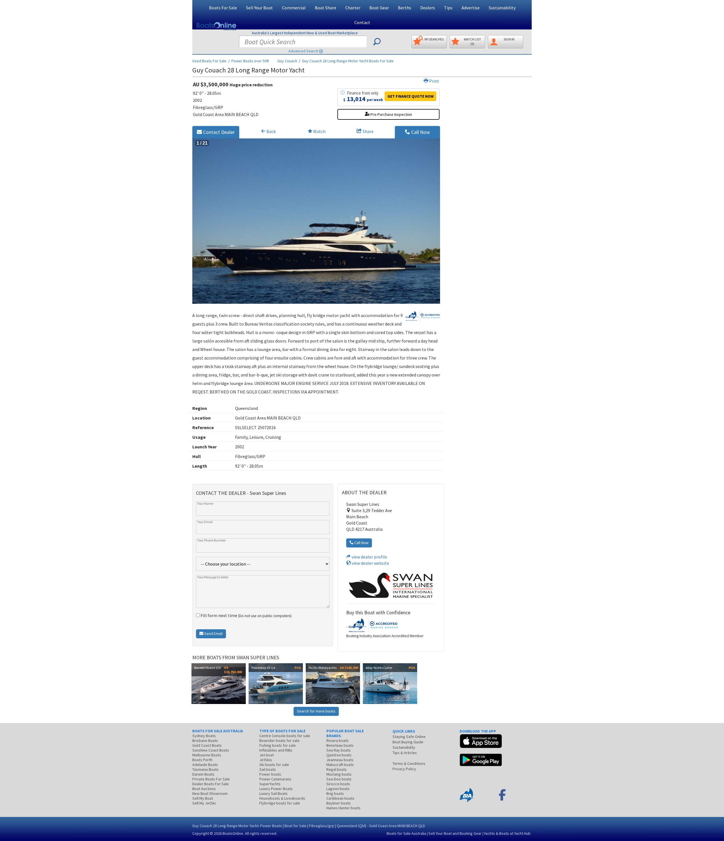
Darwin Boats (203, 774)
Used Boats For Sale (209, 60)
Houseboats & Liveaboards (282, 798)
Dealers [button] (427, 7)
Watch (319, 131)
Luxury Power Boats (276, 788)
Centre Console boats (284, 735)
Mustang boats (339, 774)
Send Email (213, 633)
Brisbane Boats (205, 740)
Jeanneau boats (340, 759)
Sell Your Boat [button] (259, 7)
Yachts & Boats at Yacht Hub (507, 833)
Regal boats (336, 769)
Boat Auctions (204, 788)
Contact (362, 22)
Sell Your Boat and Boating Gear (455, 833)
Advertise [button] (471, 7)
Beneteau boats (340, 745)
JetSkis (265, 759)
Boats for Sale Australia (406, 833)
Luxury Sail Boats (273, 793)
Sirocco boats (338, 783)
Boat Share (325, 7)
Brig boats (335, 793)
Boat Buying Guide (408, 741)
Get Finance (410, 96)
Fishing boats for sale (277, 745)
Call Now (420, 132)
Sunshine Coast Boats (210, 750)
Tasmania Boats (205, 769)
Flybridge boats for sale (279, 803)
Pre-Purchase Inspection (391, 114)
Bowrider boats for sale (279, 740)
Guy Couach (287, 60)
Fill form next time (246, 615)
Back (271, 131)
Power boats (270, 774)
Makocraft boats (340, 764)
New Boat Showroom (210, 793)
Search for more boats (316, 711)
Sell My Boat (202, 798)
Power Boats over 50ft (250, 60)
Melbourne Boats (206, 754)
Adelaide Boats (205, 764)
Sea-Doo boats (339, 779)
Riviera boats (337, 740)
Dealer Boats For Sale (210, 783)
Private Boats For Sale (211, 779)
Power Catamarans (275, 779)
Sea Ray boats (338, 750)
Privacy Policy (404, 768)
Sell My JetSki (204, 803)
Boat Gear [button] (379, 7)
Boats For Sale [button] (223, 7)
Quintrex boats (339, 754)
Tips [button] (448, 7)
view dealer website (370, 563)
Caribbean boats (340, 798)
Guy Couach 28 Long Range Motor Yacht (348, 60)
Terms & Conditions (409, 763)
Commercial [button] (294, 7)
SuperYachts (270, 783)
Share (368, 131)
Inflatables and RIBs (275, 750)
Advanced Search (303, 51)
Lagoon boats (338, 788)
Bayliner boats (338, 803)
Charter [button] (352, 7)
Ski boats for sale (274, 764)
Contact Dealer (218, 132)
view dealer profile (369, 557)
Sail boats (267, 769)
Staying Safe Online (409, 736)
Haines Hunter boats (343, 807)
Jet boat (266, 754)
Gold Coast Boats (207, 745)
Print (433, 81)
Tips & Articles (405, 752)
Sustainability (502, 7)
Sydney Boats (204, 735)
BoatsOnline (233, 833)
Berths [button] (404, 7)
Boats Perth (202, 759)
